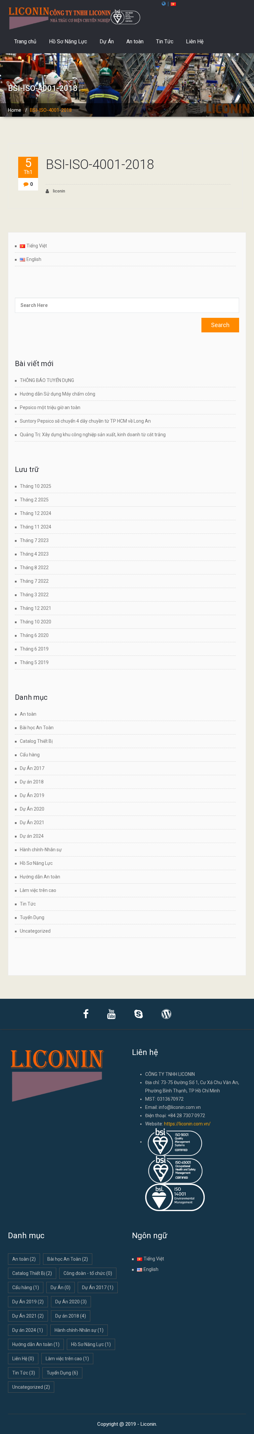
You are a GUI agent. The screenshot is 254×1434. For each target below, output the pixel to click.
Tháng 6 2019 (34, 649)
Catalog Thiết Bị (36, 741)
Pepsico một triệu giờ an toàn (50, 407)
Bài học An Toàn (37, 727)
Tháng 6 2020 (34, 635)
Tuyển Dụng (32, 917)
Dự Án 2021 (32, 822)
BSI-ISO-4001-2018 (100, 164)
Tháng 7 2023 (34, 540)
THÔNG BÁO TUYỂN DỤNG (47, 380)
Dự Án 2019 (32, 795)
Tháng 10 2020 (35, 621)
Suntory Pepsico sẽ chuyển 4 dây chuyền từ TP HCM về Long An (86, 421)
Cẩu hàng (30, 754)
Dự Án (107, 41)
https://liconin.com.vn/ (187, 1123)
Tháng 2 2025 (34, 499)
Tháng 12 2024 (35, 513)
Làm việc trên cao (38, 890)
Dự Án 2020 (32, 809)
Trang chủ (25, 41)
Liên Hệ (194, 41)
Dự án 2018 (32, 781)
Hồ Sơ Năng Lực (68, 41)
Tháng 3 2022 (34, 594)
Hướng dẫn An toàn (40, 876)
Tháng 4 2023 (34, 554)
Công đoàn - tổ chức (88, 1273)
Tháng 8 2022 (34, 567)
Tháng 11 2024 (35, 526)
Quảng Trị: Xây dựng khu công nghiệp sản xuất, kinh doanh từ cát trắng (93, 434)
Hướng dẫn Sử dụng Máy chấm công (57, 394)
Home (14, 110)
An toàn (135, 41)
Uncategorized (35, 931)
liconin (58, 191)
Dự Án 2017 (32, 768)
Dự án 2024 (32, 836)
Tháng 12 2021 (35, 608)
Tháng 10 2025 (35, 486)
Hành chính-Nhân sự (41, 849)
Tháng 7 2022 (34, 581)
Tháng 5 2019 (34, 662)
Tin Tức (164, 41)
